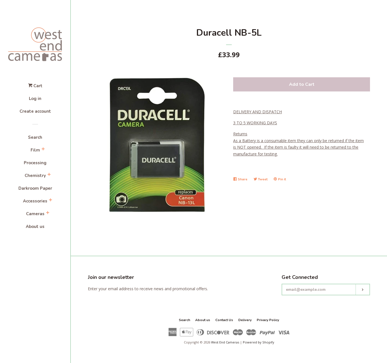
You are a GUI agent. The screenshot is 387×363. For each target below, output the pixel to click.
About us (35, 226)
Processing (35, 163)
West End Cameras (225, 342)
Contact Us (224, 320)
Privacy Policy (268, 320)
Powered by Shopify (258, 342)
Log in (35, 98)
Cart (37, 86)
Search (35, 137)
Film (35, 150)
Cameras (35, 214)
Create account (35, 111)
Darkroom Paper (35, 188)
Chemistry (35, 175)
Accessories (35, 201)
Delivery (245, 320)
